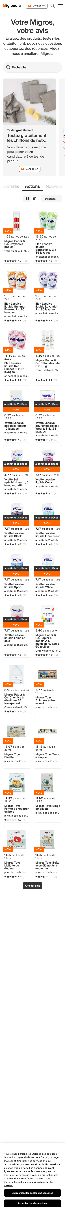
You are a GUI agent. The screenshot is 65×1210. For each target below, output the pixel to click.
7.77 (44, 691)
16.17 (45, 748)
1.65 (16, 236)
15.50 (45, 238)
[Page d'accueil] (12, 6)
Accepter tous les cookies (32, 1203)
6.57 (13, 416)
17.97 (14, 748)
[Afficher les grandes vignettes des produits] (34, 199)
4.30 (47, 355)
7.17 (47, 474)
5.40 (47, 630)
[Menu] (60, 5)
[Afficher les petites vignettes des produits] (27, 199)
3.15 (16, 689)
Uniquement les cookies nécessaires (32, 1193)
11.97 (45, 800)
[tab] (32, 186)
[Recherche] (52, 6)
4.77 (16, 474)
